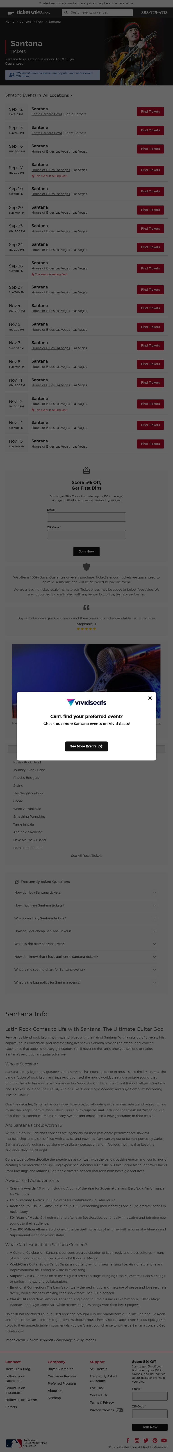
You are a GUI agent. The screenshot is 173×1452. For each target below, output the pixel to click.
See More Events (83, 746)
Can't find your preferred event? (86, 716)
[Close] (150, 698)
